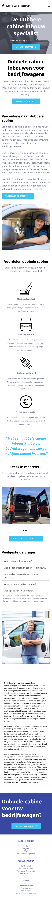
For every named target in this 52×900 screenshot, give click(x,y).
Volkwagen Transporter (26, 871)
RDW (26, 851)
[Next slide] (45, 508)
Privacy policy (26, 891)
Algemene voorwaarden (26, 893)
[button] (49, 6)
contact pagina (23, 777)
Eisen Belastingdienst (26, 853)
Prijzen (26, 848)
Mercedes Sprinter (26, 868)
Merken (26, 846)
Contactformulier (26, 885)
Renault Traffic (26, 873)
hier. (23, 749)
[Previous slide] (7, 508)
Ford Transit (26, 866)
